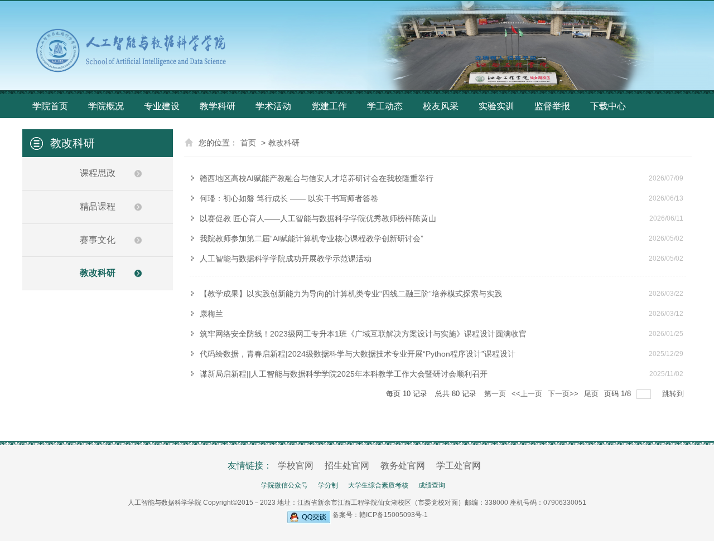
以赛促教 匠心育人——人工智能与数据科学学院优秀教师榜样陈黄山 (318, 218)
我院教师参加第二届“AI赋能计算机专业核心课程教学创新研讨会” (311, 238)
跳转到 (674, 393)
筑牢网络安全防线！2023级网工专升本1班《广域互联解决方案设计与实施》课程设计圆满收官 (363, 333)
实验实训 (496, 106)
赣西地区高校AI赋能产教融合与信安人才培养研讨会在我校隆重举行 (316, 178)
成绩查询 (431, 485)
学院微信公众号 (284, 485)
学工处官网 (458, 465)
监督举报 (552, 106)
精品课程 (97, 206)
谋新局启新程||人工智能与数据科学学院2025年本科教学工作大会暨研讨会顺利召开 (344, 373)
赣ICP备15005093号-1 (393, 515)
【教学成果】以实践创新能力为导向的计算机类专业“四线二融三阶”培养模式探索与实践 (351, 293)
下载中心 (608, 106)
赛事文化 (97, 240)
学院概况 (106, 106)
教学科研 (217, 106)
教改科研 (97, 272)
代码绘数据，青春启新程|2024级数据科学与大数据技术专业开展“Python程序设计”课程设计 (357, 353)
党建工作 (329, 106)
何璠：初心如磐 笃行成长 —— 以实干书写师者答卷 (289, 198)
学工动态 (385, 106)
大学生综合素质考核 (378, 485)
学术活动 (273, 106)
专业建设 (162, 106)
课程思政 (97, 173)
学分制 (328, 485)
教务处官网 (402, 465)
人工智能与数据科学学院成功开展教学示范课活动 (286, 258)
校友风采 (441, 106)
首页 (248, 142)
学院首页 (50, 106)
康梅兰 (211, 313)
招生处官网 (347, 465)
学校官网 (295, 465)
